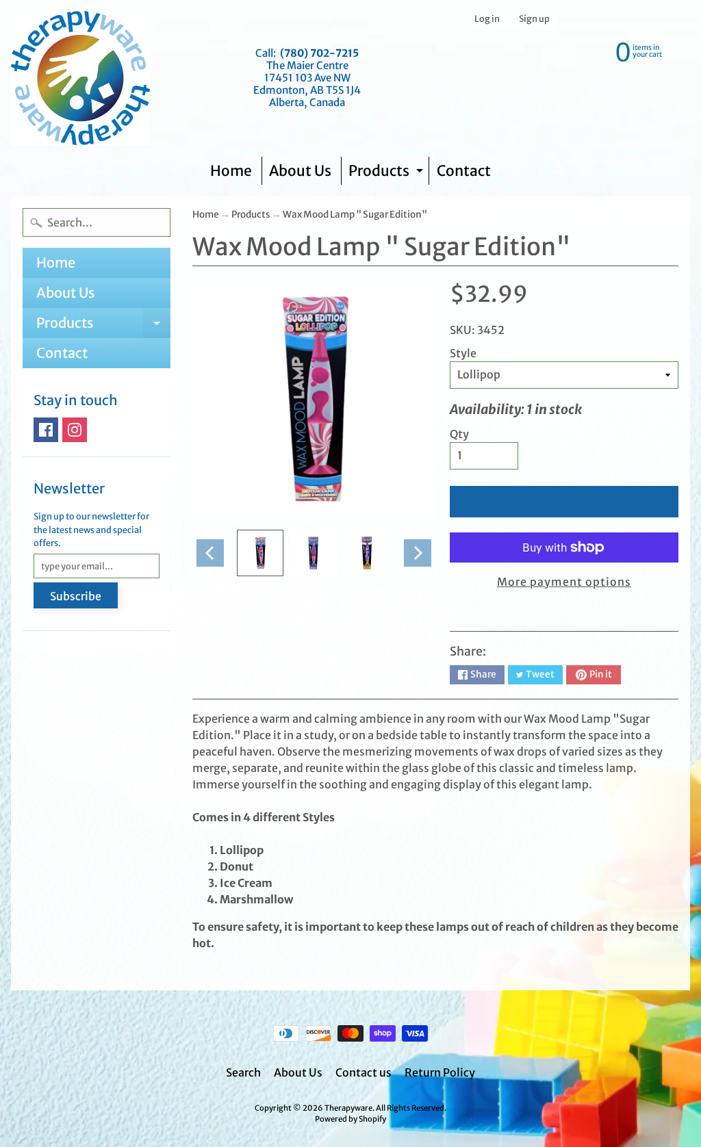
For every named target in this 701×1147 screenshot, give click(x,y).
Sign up (534, 18)
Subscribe (75, 596)
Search (243, 1072)
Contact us (363, 1072)
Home (231, 171)
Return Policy (440, 1072)
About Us (300, 171)
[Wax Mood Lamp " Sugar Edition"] (260, 553)
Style (463, 353)
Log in (487, 18)
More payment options (564, 582)
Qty (459, 434)
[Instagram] (74, 429)
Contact (464, 171)
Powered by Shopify (350, 1119)
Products (387, 173)
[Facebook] (46, 429)
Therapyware (348, 1108)
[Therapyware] (80, 78)
